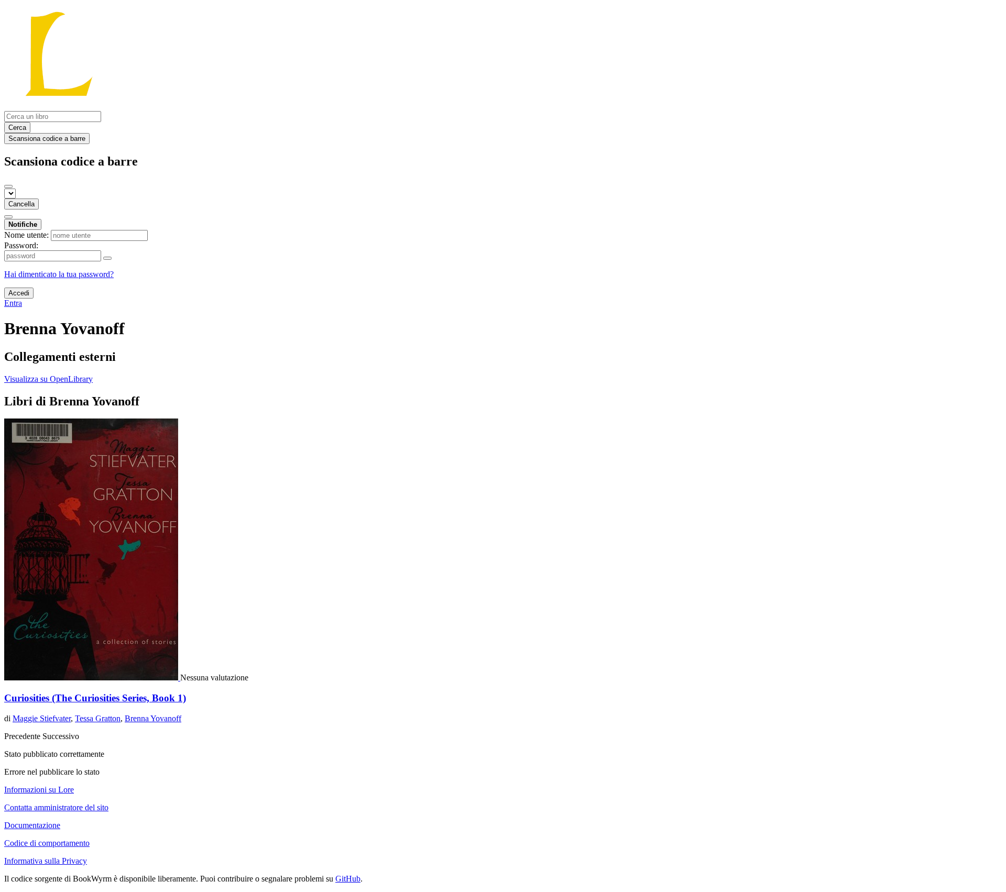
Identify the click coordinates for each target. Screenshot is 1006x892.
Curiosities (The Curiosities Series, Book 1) (95, 697)
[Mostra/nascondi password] (107, 258)
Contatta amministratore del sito (56, 807)
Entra (13, 303)
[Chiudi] (8, 186)
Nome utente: (26, 234)
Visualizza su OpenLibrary (48, 379)
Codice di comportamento (47, 843)
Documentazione (32, 825)
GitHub (347, 878)
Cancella (21, 204)
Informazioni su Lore (39, 789)
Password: (21, 245)
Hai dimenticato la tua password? (59, 274)
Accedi (18, 293)
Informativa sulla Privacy (45, 860)
